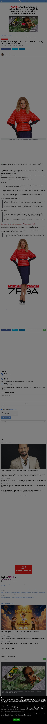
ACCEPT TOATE (16, 719)
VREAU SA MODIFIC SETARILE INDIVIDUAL (16, 721)
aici (7, 707)
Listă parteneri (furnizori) (5, 716)
